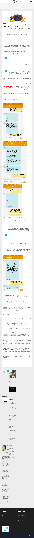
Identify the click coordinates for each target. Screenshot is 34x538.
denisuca (3, 513)
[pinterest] (31, 535)
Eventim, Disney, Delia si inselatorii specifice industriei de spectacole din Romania (15, 25)
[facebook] (27, 535)
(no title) (10, 420)
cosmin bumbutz (11, 451)
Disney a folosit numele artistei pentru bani (9, 349)
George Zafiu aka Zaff (12, 456)
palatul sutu (4, 518)
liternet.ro (3, 515)
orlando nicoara (4, 517)
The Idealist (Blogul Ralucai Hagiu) (23, 522)
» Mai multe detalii (5, 501)
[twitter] (29, 535)
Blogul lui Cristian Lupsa (21, 513)
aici (23, 62)
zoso (10, 460)
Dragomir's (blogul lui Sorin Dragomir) (24, 518)
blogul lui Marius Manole (21, 515)
